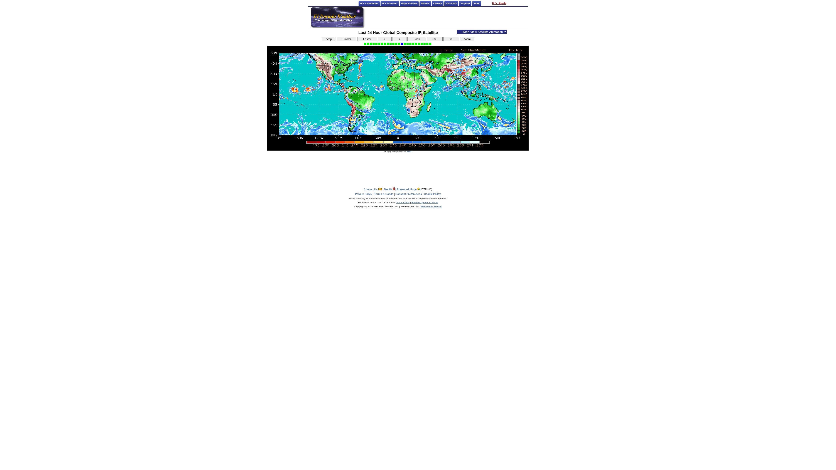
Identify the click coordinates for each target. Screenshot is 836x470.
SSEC (409, 152)
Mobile (388, 189)
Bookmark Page (407, 189)
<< (435, 39)
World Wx (451, 3)
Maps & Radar (409, 3)
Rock (416, 39)
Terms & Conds (383, 194)
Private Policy (363, 194)
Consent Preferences (408, 194)
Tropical (465, 3)
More (476, 3)
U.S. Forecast (389, 3)
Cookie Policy (432, 194)
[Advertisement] (446, 17)
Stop (329, 39)
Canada (437, 3)
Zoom (467, 39)
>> (451, 39)
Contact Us (371, 189)
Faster (367, 39)
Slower (346, 39)
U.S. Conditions (369, 3)
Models (425, 3)
